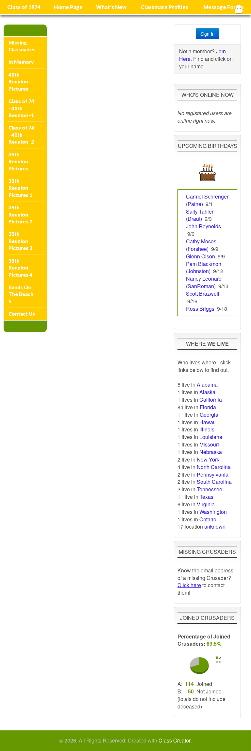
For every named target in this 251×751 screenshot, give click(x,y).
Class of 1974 (23, 7)
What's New (111, 7)
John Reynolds (203, 226)
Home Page (68, 7)
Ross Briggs (200, 308)
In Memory (21, 62)
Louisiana (210, 437)
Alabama (207, 384)
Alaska (207, 392)
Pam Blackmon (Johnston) (203, 267)
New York (208, 459)
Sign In (207, 33)
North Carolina (214, 467)
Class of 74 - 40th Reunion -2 (21, 135)
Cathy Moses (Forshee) (201, 245)
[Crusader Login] (238, 8)
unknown (215, 526)
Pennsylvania (212, 474)
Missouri (209, 444)
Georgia (209, 414)
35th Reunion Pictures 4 (20, 268)
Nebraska (210, 452)
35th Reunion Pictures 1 (20, 188)
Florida (208, 407)
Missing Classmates (22, 46)
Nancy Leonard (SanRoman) (204, 282)
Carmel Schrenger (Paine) (207, 200)
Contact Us (21, 314)
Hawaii (207, 422)
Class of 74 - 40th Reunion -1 (21, 108)
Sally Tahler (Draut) (199, 215)
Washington (213, 511)
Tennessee (209, 489)
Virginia (206, 504)
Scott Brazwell (202, 293)
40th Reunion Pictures (18, 82)
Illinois (206, 429)
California (210, 399)
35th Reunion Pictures (18, 161)
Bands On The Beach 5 (20, 294)
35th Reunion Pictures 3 (20, 241)
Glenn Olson (200, 256)
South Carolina (214, 481)
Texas (206, 496)
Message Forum (223, 7)
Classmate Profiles (164, 7)
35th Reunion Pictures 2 (20, 214)
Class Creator (175, 740)
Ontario (207, 519)
